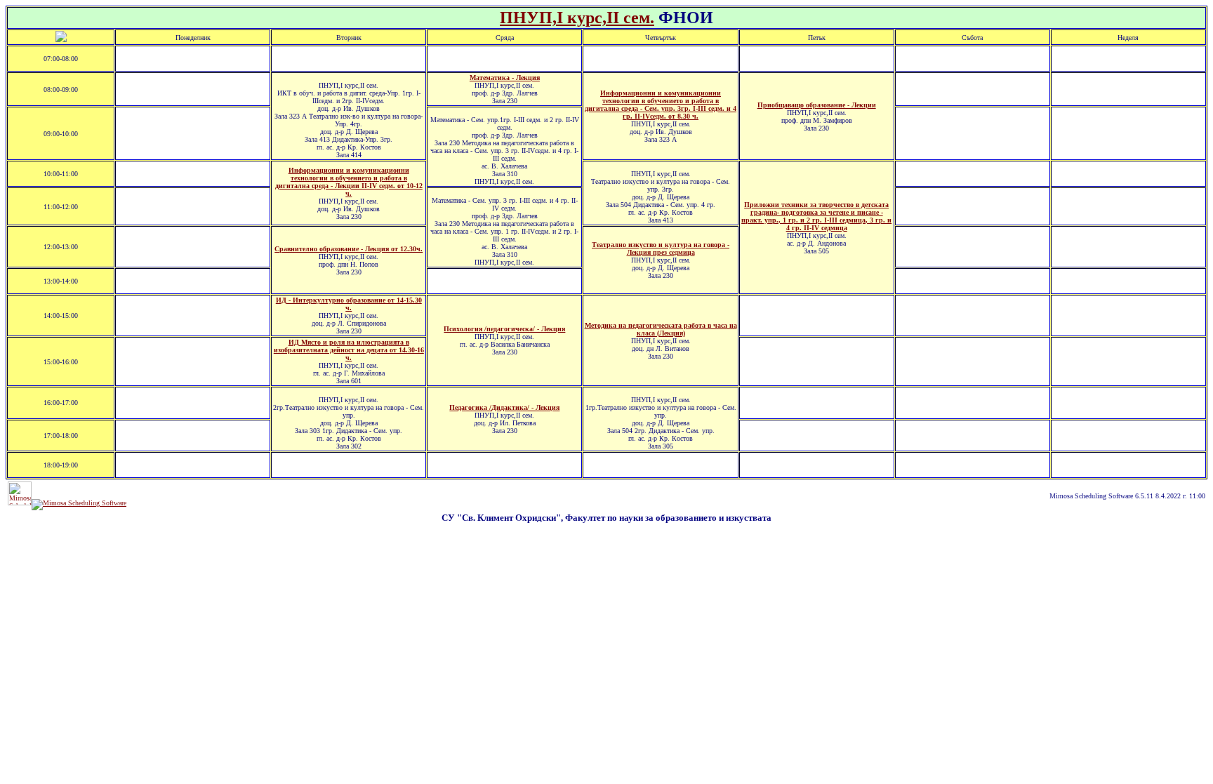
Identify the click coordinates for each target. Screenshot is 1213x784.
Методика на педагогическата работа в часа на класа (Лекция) (661, 329)
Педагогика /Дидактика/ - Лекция (504, 407)
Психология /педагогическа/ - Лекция (504, 329)
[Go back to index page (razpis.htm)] (61, 40)
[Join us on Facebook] (79, 503)
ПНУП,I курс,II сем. (577, 17)
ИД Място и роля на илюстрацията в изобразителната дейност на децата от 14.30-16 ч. (349, 349)
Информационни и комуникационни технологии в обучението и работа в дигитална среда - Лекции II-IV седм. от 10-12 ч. (349, 181)
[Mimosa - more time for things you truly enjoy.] (20, 503)
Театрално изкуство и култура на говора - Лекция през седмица (660, 248)
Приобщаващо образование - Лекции (816, 105)
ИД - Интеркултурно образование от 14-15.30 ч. (349, 304)
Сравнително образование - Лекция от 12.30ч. (348, 249)
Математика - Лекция (505, 77)
